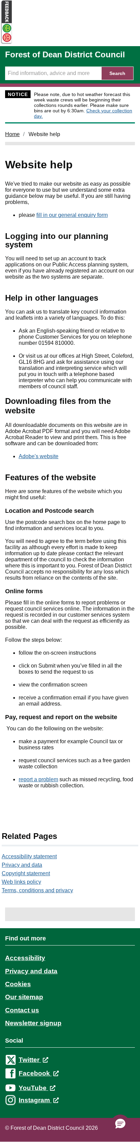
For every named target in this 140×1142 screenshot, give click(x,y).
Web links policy (21, 882)
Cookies (18, 984)
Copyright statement (26, 873)
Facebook (35, 1073)
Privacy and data (22, 865)
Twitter (30, 1059)
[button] (120, 1124)
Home (12, 134)
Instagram (35, 1100)
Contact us (22, 1010)
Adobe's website (38, 456)
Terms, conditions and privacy (37, 890)
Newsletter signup (33, 1023)
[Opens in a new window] (6, 43)
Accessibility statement (29, 856)
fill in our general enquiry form (72, 215)
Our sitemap (24, 996)
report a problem (38, 779)
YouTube (33, 1087)
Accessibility (25, 957)
